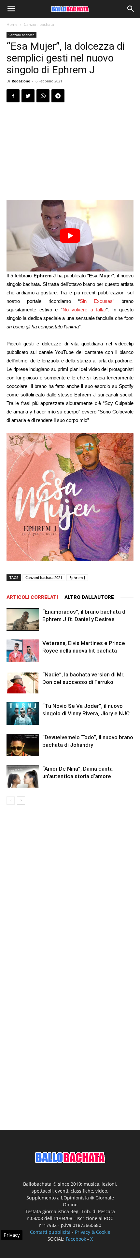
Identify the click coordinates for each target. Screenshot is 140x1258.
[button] (131, 9)
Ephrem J (77, 577)
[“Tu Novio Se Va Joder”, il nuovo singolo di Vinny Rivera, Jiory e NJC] (23, 713)
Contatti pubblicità (50, 1232)
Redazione (21, 81)
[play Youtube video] (70, 235)
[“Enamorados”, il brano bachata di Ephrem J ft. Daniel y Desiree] (23, 619)
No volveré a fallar (84, 309)
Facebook (76, 1239)
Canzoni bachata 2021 (43, 577)
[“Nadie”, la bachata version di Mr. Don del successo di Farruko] (23, 682)
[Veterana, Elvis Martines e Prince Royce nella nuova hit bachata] (23, 650)
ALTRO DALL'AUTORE (89, 597)
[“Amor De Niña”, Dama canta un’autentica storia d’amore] (23, 776)
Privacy (12, 1235)
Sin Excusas (96, 301)
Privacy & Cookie (92, 1232)
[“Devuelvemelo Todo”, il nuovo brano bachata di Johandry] (23, 745)
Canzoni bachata (39, 24)
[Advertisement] (70, 152)
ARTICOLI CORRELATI (32, 597)
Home (12, 24)
